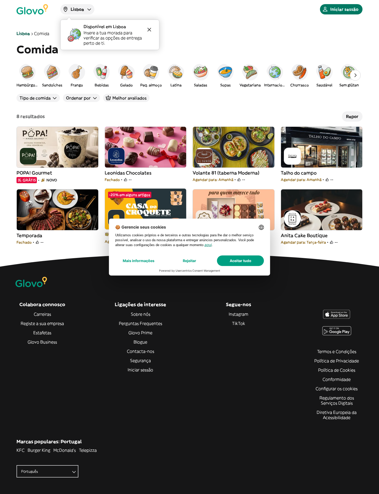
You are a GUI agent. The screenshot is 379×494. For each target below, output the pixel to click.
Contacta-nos (140, 351)
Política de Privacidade (336, 360)
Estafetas (42, 332)
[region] (189, 75)
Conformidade (337, 379)
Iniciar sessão (140, 369)
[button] (27, 75)
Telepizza (88, 450)
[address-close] (149, 29)
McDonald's (64, 450)
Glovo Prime (140, 332)
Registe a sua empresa (42, 323)
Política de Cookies (336, 370)
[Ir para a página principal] (32, 9)
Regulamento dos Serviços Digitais (336, 400)
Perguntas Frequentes (140, 323)
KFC (20, 450)
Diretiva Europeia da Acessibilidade (337, 415)
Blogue (140, 342)
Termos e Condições (336, 351)
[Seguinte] (355, 75)
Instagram (238, 314)
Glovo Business (42, 342)
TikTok (238, 323)
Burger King (39, 450)
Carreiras (42, 314)
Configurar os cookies (337, 388)
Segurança (140, 360)
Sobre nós (140, 314)
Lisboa (23, 33)
